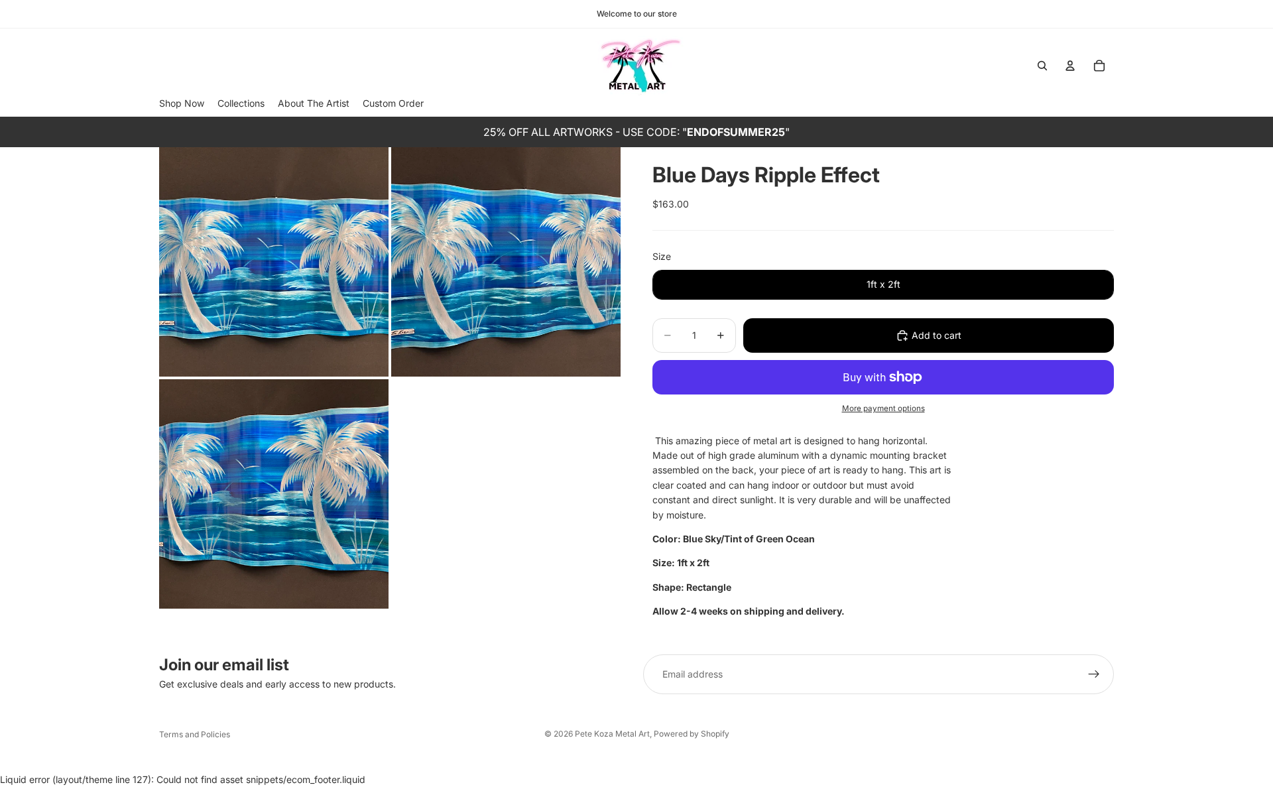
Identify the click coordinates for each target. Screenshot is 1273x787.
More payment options (883, 408)
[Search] (1042, 65)
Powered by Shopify (691, 734)
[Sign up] (1094, 674)
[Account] (1070, 65)
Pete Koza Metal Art (612, 734)
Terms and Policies (194, 734)
